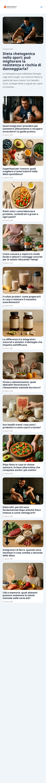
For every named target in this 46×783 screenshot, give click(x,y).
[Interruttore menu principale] (41, 7)
